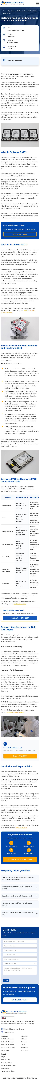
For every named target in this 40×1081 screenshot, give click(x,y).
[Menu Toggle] (37, 3)
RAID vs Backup (21, 828)
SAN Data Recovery (7, 1045)
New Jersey (24, 1047)
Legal (3, 1057)
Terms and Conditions (8, 1071)
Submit (6, 980)
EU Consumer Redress (8, 1065)
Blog (9, 11)
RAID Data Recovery (7, 1039)
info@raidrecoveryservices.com (14, 1029)
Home (4, 11)
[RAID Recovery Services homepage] (12, 3)
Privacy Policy (5, 1068)
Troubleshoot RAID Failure (15, 712)
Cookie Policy (5, 1059)
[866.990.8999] (2, 1032)
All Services (5, 1050)
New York (24, 1042)
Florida (23, 1045)
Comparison (11, 36)
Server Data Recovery (8, 1047)
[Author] (4, 28)
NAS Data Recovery (7, 1042)
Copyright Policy (6, 1062)
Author (9, 28)
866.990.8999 (9, 1032)
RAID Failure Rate (20, 604)
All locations (24, 1050)
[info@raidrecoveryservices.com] (2, 1029)
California (24, 1039)
